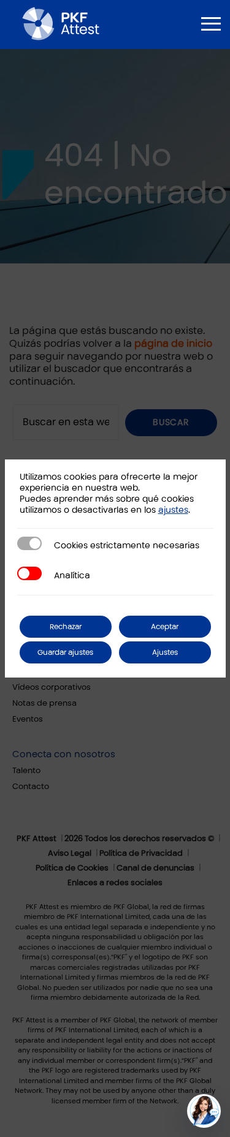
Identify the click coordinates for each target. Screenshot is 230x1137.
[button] (204, 1111)
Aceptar (164, 626)
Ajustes (165, 652)
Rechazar (66, 626)
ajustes (173, 510)
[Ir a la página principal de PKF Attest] (60, 23)
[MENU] (211, 23)
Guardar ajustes (65, 652)
